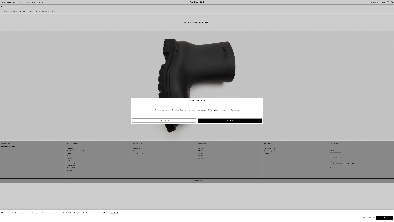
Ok (384, 218)
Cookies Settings (369, 218)
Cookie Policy (115, 213)
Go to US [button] (230, 120)
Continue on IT (164, 120)
